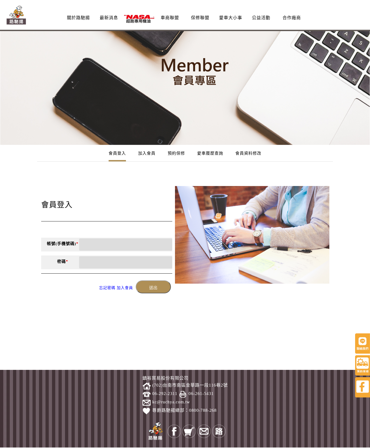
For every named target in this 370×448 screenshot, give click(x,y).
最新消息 (109, 17)
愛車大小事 (230, 17)
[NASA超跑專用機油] (139, 18)
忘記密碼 (107, 288)
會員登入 (117, 153)
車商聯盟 (170, 17)
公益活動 (261, 17)
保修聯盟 (200, 17)
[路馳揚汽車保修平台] (16, 14)
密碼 (62, 261)
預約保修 (176, 153)
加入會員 (146, 153)
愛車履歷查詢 (210, 153)
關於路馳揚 (78, 17)
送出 (153, 288)
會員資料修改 (248, 153)
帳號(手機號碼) (63, 243)
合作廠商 (292, 17)
